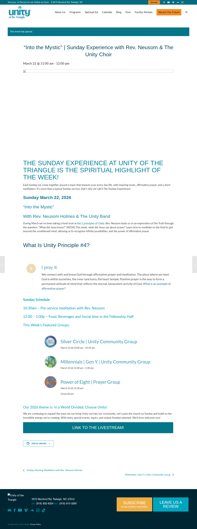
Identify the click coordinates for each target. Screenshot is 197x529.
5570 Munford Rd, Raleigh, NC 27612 (53, 499)
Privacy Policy (35, 524)
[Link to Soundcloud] (177, 2)
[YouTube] (20, 510)
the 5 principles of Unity (90, 223)
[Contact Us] (9, 510)
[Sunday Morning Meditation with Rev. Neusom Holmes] (2, 264)
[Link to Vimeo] (173, 2)
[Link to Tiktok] (187, 2)
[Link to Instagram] (182, 2)
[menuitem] (153, 2)
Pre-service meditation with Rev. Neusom (72, 308)
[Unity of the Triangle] (20, 12)
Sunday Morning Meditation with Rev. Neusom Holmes (54, 470)
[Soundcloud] (32, 510)
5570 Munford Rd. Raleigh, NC (67, 2)
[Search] (186, 12)
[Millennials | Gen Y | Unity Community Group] (194, 264)
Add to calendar (39, 444)
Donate (154, 2)
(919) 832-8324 (44, 503)
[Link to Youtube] (168, 2)
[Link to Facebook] (164, 2)
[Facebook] (15, 510)
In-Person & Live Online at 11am (33, 2)
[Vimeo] (26, 510)
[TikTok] (43, 510)
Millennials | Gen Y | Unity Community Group (148, 475)
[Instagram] (37, 510)
